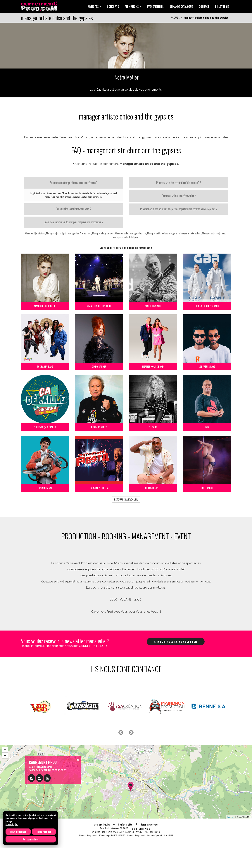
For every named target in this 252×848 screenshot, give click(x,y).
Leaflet (230, 816)
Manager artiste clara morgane (162, 233)
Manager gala (121, 233)
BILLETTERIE (222, 6)
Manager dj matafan (34, 233)
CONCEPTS (113, 6)
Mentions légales (102, 824)
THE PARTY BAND (45, 366)
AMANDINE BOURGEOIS (45, 306)
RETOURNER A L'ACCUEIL (126, 499)
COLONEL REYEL (153, 488)
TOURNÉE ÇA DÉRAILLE (45, 427)
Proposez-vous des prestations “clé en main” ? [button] (178, 182)
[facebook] (31, 778)
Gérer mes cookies (149, 824)
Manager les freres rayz (79, 233)
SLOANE (153, 427)
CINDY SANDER (99, 366)
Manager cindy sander (102, 233)
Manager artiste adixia (189, 233)
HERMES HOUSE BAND (153, 366)
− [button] (5, 755)
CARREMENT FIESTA (99, 488)
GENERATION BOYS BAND (207, 306)
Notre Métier (127, 77)
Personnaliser (31, 839)
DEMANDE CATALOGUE (181, 6)
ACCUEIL (175, 17)
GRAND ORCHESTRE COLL (99, 306)
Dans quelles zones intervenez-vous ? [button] (73, 209)
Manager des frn (138, 233)
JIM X (207, 427)
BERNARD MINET (99, 427)
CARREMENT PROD (141, 829)
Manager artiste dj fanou (214, 233)
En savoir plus (12, 824)
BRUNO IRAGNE (45, 488)
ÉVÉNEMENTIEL (155, 6)
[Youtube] (47, 778)
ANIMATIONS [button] (132, 6)
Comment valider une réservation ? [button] (179, 196)
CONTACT (204, 6)
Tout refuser (44, 831)
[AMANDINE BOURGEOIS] (126, 45)
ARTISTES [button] (93, 6)
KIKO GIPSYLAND (153, 306)
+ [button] (5, 749)
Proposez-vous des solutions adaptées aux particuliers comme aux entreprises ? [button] (178, 209)
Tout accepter (18, 831)
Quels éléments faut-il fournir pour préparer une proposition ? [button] (73, 222)
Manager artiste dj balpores (126, 237)
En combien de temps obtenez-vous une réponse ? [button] (73, 182)
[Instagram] (39, 778)
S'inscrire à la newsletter (175, 641)
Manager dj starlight (56, 233)
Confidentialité (125, 824)
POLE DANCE (207, 488)
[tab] (73, 183)
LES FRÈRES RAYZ (207, 366)
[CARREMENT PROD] (39, 6)
